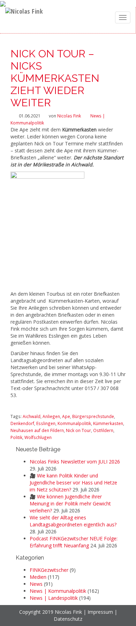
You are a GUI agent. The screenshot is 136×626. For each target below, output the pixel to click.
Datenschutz (68, 619)
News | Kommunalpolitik (58, 591)
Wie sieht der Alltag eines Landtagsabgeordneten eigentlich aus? (73, 521)
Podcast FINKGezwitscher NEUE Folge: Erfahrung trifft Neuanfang (74, 542)
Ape (66, 416)
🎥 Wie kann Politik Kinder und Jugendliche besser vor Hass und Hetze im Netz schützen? (73, 482)
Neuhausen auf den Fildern (37, 430)
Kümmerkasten (108, 423)
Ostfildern (103, 430)
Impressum (100, 612)
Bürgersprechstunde (93, 416)
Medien (38, 577)
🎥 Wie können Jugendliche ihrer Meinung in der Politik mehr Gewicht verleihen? (70, 503)
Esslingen (45, 423)
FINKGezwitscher (49, 570)
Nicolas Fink (69, 115)
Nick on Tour (78, 430)
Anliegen (51, 416)
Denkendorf (22, 423)
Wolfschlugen (38, 437)
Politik (16, 437)
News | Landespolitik (54, 598)
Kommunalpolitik (74, 423)
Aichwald (31, 416)
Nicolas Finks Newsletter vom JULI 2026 (75, 461)
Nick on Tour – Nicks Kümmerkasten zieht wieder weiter (54, 78)
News (36, 584)
